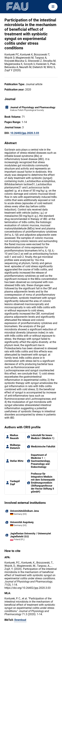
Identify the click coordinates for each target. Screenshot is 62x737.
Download (20, 619)
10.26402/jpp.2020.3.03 (24, 133)
